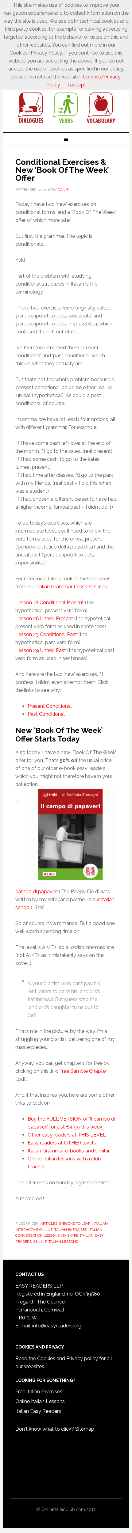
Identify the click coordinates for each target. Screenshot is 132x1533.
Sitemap (84, 1429)
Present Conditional (50, 706)
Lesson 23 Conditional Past (46, 634)
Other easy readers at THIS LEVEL (67, 1135)
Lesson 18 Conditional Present (49, 602)
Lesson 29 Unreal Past (40, 650)
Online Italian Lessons (40, 1401)
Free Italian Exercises (38, 1391)
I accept (77, 85)
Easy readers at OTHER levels (62, 1143)
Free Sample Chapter (83, 1071)
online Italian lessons (55, 1241)
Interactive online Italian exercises (51, 1230)
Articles (49, 1223)
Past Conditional (46, 714)
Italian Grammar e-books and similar (69, 1151)
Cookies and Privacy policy (67, 1358)
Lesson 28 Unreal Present (44, 618)
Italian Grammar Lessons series (71, 587)
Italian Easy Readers (38, 1411)
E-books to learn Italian (83, 1223)
